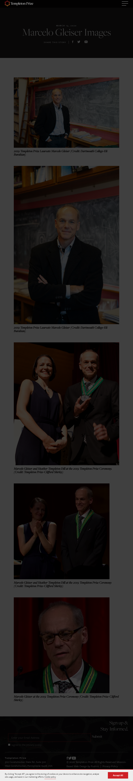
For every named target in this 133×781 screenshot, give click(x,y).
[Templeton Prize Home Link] (19, 4)
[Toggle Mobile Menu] (125, 3)
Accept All (118, 775)
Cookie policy (50, 776)
